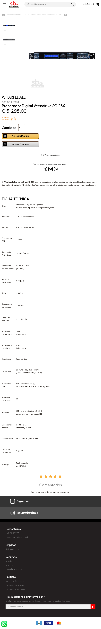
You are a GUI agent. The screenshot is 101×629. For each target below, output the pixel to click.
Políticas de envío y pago (15, 589)
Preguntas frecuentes (14, 569)
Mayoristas (10, 565)
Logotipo (9, 561)
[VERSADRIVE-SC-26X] (9, 25)
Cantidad (9, 128)
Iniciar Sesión (87, 4)
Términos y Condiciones (15, 581)
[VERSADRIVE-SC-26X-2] (9, 40)
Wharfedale (14, 97)
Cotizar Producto (20, 144)
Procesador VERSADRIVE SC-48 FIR (21, 15)
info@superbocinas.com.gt (17, 537)
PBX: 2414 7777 (12, 533)
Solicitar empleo (12, 549)
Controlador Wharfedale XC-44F (49, 15)
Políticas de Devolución (15, 585)
